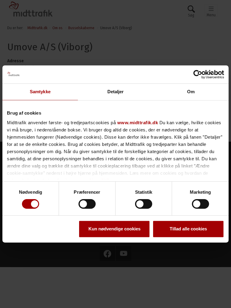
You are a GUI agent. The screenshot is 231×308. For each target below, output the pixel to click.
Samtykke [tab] (40, 91)
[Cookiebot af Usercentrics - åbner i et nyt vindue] (197, 74)
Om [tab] (191, 91)
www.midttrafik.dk (137, 122)
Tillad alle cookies (188, 229)
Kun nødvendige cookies (114, 229)
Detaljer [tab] (115, 91)
